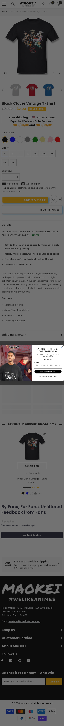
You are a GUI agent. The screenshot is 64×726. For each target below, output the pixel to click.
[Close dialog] (62, 347)
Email (36, 362)
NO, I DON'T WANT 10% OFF (48, 376)
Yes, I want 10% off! (48, 371)
